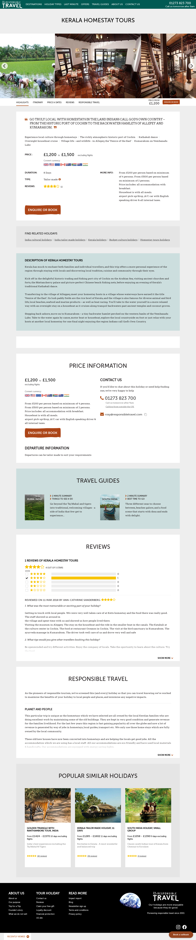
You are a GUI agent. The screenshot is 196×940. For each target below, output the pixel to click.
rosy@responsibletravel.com (123, 414)
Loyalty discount (43, 910)
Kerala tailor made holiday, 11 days (95, 829)
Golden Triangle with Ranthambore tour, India (42, 829)
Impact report (75, 898)
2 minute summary (62, 496)
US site (39, 918)
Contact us (41, 898)
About (117, 4)
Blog (71, 902)
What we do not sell (18, 914)
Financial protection (45, 914)
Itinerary (38, 102)
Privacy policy (75, 914)
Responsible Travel (89, 102)
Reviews (70, 102)
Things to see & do (62, 499)
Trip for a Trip (15, 906)
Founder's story (16, 910)
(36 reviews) (92, 856)
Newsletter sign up (77, 906)
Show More (164, 658)
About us (13, 898)
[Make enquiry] (171, 102)
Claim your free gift (45, 906)
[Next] (191, 66)
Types (52, 4)
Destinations (34, 4)
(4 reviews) (142, 856)
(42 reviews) (42, 856)
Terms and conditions (78, 910)
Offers (85, 4)
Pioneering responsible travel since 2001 (166, 913)
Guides (100, 4)
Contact (132, 4)
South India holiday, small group (144, 829)
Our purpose (14, 902)
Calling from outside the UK (120, 407)
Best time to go (136, 499)
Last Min (71, 4)
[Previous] (4, 66)
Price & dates (54, 102)
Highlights (22, 102)
